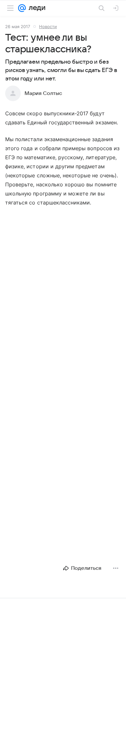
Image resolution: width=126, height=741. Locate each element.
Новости (48, 26)
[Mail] (22, 8)
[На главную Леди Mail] (35, 8)
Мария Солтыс (43, 93)
